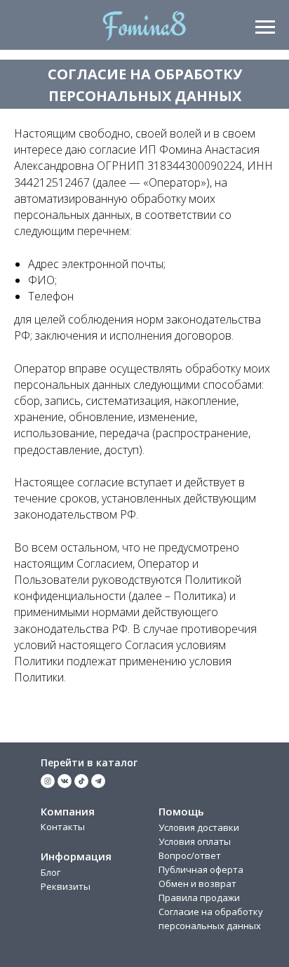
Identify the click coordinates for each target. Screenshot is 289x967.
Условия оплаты (195, 841)
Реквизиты (65, 886)
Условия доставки (199, 827)
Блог (50, 872)
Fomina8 (144, 25)
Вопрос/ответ (190, 855)
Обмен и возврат (197, 883)
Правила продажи (199, 897)
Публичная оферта (201, 869)
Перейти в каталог (89, 762)
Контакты (63, 826)
